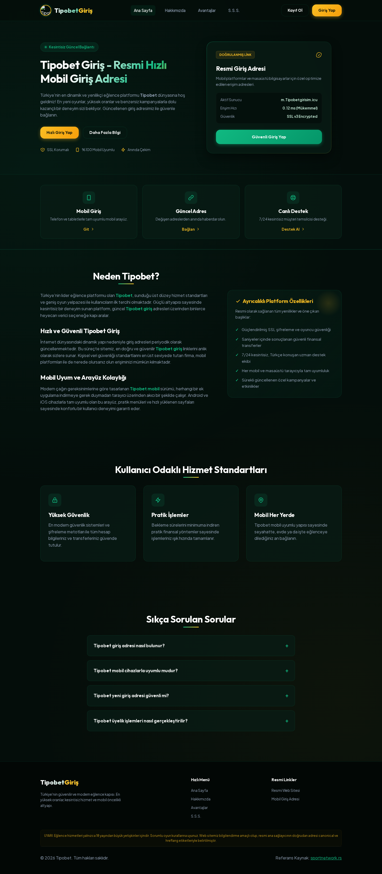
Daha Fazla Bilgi (105, 132)
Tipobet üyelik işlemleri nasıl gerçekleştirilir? (141, 721)
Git (86, 229)
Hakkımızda (175, 10)
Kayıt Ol (295, 10)
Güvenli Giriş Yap (269, 136)
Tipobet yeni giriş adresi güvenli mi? (131, 695)
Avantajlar (207, 10)
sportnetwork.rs (326, 857)
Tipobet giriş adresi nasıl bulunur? (129, 646)
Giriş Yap (326, 10)
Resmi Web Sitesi (286, 790)
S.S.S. (234, 10)
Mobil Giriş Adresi (285, 799)
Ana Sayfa (143, 10)
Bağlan (188, 229)
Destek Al (291, 229)
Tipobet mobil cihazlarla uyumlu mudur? (136, 671)
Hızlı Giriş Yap (60, 132)
